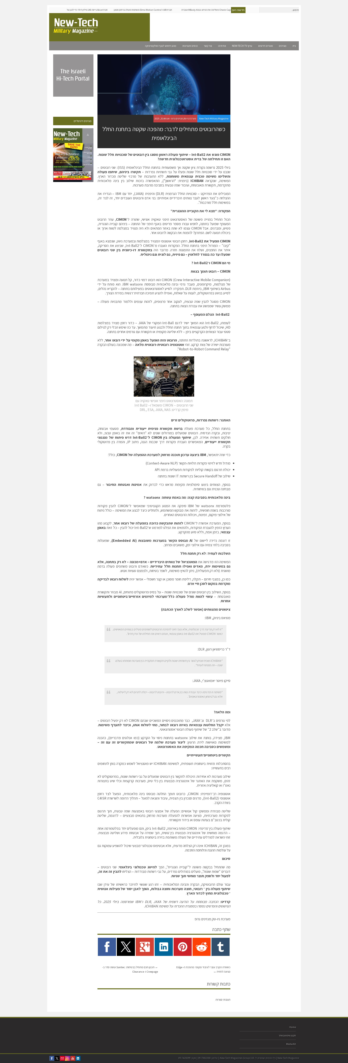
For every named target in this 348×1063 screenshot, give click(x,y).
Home (292, 1027)
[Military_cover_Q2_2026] (73, 155)
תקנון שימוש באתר (287, 1035)
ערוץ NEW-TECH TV (242, 46)
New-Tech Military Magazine (213, 118)
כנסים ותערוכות (190, 46)
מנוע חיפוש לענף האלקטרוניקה (160, 46)
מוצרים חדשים (265, 46)
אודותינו (222, 46)
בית (294, 46)
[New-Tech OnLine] (76, 31)
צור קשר (208, 46)
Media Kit (291, 1043)
